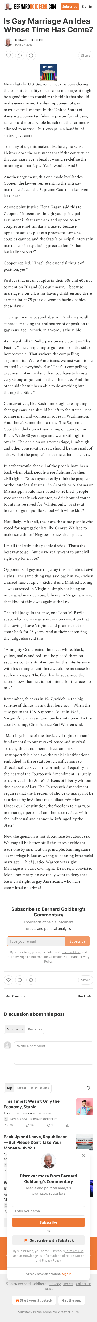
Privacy (55, 1284)
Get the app (71, 1300)
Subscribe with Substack (52, 1240)
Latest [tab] (21, 1088)
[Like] (8, 55)
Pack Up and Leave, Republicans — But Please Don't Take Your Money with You (36, 1142)
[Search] (88, 1088)
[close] (83, 1155)
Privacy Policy (51, 1260)
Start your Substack (36, 1300)
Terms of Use (74, 1251)
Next (81, 996)
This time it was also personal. (28, 1113)
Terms (68, 1284)
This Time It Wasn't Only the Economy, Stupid (32, 1104)
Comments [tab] (15, 1029)
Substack (25, 1312)
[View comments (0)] (19, 55)
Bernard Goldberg (29, 40)
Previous (18, 996)
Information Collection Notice (63, 1256)
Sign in (87, 6)
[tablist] (24, 1029)
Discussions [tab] (40, 1088)
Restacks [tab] (35, 1029)
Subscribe (69, 6)
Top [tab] (9, 1088)
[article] (48, 1113)
